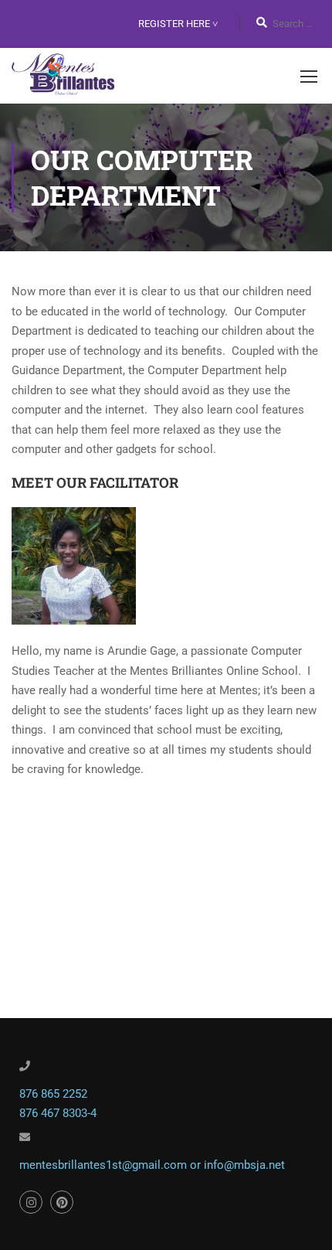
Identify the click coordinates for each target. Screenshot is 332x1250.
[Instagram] (30, 1202)
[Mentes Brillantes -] (63, 76)
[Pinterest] (61, 1202)
